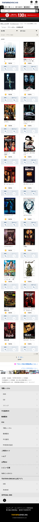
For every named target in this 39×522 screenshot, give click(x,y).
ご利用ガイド (6, 451)
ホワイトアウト (28, 215)
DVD (2, 7)
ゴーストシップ (8, 215)
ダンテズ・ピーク (28, 184)
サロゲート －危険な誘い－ (9, 153)
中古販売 (6, 439)
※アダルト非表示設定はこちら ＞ (29, 368)
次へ (21, 357)
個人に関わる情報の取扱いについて (23, 380)
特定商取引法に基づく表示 (7, 382)
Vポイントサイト (7, 473)
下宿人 (25, 246)
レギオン (6, 122)
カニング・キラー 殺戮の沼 (9, 309)
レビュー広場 (6, 468)
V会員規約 (9, 378)
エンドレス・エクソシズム (29, 122)
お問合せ (4, 462)
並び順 (3, 31)
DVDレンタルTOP (4, 23)
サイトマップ (31, 382)
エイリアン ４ (8, 90)
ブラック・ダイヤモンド (29, 153)
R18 (36, 7)
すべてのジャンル (14, 23)
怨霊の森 (6, 340)
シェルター (27, 90)
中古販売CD (19, 7)
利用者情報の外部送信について (21, 382)
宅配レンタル (7, 428)
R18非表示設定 (8, 445)
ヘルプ (4, 456)
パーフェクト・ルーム (9, 60)
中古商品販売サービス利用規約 (8, 380)
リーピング (27, 277)
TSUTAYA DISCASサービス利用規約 (20, 378)
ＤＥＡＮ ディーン (29, 340)
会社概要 (4, 378)
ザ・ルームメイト (9, 184)
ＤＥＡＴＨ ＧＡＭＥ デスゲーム (29, 309)
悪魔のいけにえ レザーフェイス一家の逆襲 (29, 60)
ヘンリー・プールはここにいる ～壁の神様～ (9, 278)
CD (6, 7)
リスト (31, 4)
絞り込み (22, 31)
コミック (12, 7)
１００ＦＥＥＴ (8, 246)
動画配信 (28, 7)
